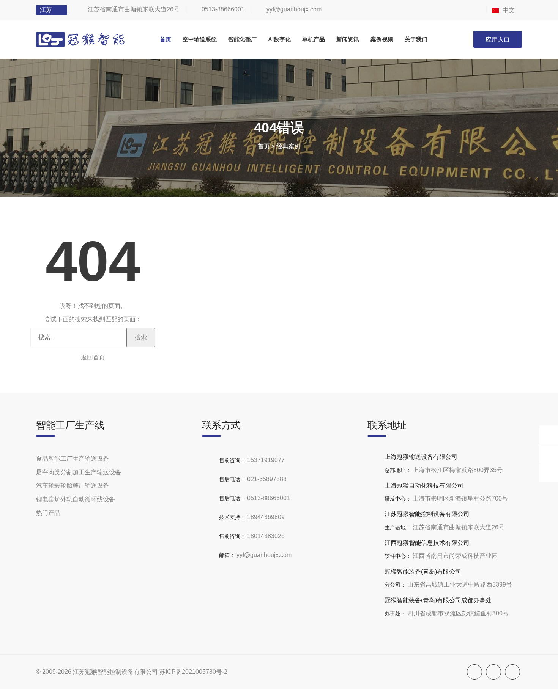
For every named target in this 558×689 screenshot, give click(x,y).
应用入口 (497, 39)
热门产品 (48, 513)
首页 (264, 146)
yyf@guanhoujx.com (294, 9)
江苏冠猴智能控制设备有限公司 (115, 672)
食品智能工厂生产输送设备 (72, 458)
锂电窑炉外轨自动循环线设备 (75, 499)
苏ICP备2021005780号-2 (193, 672)
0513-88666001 (223, 9)
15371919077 (266, 460)
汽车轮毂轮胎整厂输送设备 (72, 485)
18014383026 (266, 536)
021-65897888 (267, 479)
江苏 (46, 9)
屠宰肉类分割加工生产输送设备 (78, 472)
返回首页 (93, 357)
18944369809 (266, 517)
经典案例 (288, 146)
